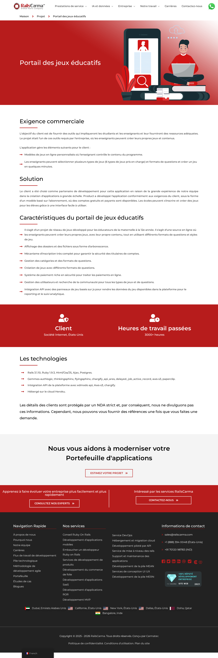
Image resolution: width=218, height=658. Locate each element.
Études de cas (22, 581)
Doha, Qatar (184, 608)
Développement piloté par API (131, 545)
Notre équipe (21, 545)
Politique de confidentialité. (86, 643)
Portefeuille (20, 576)
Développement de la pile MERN (133, 576)
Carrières (18, 550)
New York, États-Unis (123, 608)
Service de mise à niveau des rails (133, 550)
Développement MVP (76, 599)
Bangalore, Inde (112, 613)
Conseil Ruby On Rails (76, 534)
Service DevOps (122, 535)
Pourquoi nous (22, 539)
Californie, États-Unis (88, 608)
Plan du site (142, 643)
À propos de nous (24, 534)
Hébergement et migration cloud (133, 540)
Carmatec (152, 636)
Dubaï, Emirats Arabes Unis (49, 608)
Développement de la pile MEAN (133, 566)
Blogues (18, 586)
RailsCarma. (98, 636)
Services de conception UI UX (131, 571)
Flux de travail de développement (34, 555)
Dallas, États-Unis (157, 608)
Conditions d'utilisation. (119, 643)
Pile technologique (25, 560)
